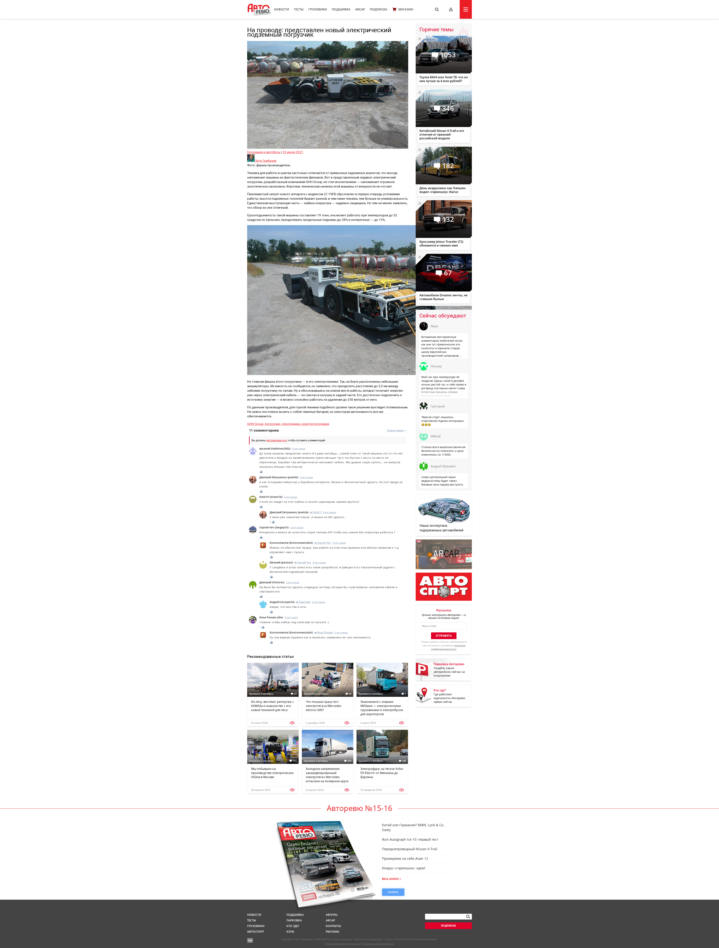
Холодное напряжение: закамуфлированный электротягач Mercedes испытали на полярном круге (327, 775)
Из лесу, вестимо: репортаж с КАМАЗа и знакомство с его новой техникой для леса (272, 706)
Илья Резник (323, 632)
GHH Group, (256, 424)
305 (349, 761)
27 (295, 694)
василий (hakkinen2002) (274, 448)
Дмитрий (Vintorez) (271, 582)
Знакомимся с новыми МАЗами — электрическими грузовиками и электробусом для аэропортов (381, 708)
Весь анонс (390, 879)
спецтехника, (291, 424)
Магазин (405, 9)
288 (404, 761)
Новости (281, 9)
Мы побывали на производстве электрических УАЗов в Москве (272, 773)
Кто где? (292, 926)
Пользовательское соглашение (343, 943)
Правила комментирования (378, 943)
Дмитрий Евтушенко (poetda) (278, 477)
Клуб (290, 931)
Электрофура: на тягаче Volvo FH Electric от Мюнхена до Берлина (381, 773)
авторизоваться (276, 440)
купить (393, 892)
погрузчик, (273, 424)
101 (295, 761)
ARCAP (360, 9)
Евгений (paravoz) (281, 562)
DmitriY (315, 512)
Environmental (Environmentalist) (291, 543)
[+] (261, 471)
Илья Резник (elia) (271, 617)
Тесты (299, 9)
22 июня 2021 (293, 152)
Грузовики (317, 9)
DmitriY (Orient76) (270, 497)
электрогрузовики (315, 424)
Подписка (378, 9)
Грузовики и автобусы (263, 152)
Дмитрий (303, 602)
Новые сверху (395, 430)
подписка (448, 925)
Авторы (331, 915)
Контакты (333, 926)
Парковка (294, 920)
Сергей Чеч (322, 542)
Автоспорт (255, 931)
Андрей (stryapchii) (282, 602)
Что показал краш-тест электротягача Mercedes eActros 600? (323, 706)
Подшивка (341, 9)
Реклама (332, 931)
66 (350, 694)
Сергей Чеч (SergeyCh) (274, 527)
